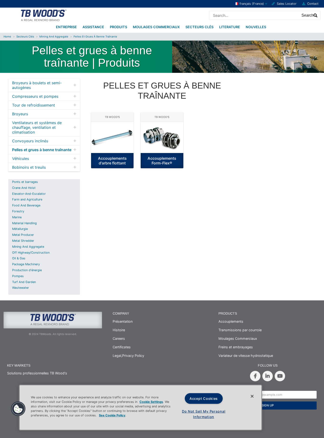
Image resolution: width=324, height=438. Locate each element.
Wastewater (20, 287)
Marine (17, 217)
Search (307, 15)
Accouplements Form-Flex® (162, 160)
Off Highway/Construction (31, 252)
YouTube (280, 376)
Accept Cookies (204, 398)
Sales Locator (286, 3)
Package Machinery (26, 264)
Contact (313, 3)
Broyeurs (20, 114)
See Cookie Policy (112, 415)
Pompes (18, 276)
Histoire (119, 330)
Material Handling (24, 223)
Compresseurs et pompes (35, 96)
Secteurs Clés (199, 27)
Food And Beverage (26, 205)
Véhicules (20, 158)
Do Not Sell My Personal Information (204, 414)
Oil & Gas (18, 258)
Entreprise (66, 27)
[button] (18, 408)
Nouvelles (256, 27)
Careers (119, 338)
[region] (140, 407)
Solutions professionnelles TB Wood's (37, 373)
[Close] (252, 396)
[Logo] (43, 15)
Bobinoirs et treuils (29, 167)
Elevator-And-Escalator (29, 194)
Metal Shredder (23, 240)
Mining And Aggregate (53, 36)
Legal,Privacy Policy (128, 356)
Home (7, 36)
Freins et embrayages (235, 347)
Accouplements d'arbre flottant (112, 160)
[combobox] (254, 15)
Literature (229, 27)
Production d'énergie (27, 270)
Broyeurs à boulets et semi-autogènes (37, 85)
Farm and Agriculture (27, 199)
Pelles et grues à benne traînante (95, 36)
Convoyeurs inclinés (30, 141)
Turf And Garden (24, 282)
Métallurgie (20, 229)
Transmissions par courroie (240, 330)
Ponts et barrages (25, 182)
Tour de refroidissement (33, 105)
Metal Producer (23, 235)
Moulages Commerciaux (156, 27)
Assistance (93, 27)
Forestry (18, 211)
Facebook (255, 376)
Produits (118, 27)
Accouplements (230, 321)
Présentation (123, 321)
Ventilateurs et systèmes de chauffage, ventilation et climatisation (37, 127)
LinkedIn (267, 376)
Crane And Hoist (24, 188)
